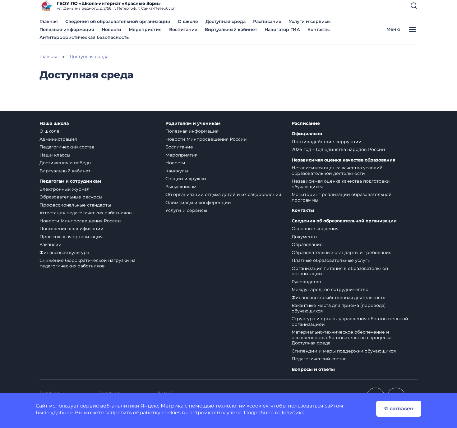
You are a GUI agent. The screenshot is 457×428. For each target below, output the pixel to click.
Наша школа (54, 123)
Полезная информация (66, 29)
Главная (48, 21)
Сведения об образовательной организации (117, 21)
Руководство (306, 282)
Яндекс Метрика (162, 406)
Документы (304, 236)
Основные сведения (315, 228)
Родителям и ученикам (192, 123)
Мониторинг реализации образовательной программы (342, 197)
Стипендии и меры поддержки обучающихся (344, 351)
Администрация (58, 139)
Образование (307, 244)
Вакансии (50, 244)
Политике (292, 413)
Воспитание (183, 29)
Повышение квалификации (71, 228)
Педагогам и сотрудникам (70, 181)
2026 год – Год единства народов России (338, 149)
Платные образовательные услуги (331, 260)
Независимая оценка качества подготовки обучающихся (341, 183)
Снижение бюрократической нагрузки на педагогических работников (87, 263)
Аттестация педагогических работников (85, 213)
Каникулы (176, 171)
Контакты (318, 29)
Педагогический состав (67, 147)
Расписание (267, 21)
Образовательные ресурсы (70, 197)
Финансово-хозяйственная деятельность (338, 297)
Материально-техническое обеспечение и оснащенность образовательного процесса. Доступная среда (342, 337)
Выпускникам (180, 186)
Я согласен (398, 409)
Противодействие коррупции (327, 141)
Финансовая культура (64, 252)
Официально (307, 133)
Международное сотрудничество (330, 289)
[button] (414, 5)
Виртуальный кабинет (231, 29)
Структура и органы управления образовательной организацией (350, 321)
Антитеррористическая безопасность (84, 37)
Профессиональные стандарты (75, 205)
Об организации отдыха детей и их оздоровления (223, 194)
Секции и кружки (185, 178)
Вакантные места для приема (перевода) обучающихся (339, 308)
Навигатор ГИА (282, 29)
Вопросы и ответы (313, 369)
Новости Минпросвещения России (80, 221)
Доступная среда (225, 21)
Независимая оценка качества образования (343, 160)
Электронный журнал (64, 189)
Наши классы (54, 155)
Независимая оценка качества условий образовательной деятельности (337, 170)
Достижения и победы (65, 163)
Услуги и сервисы (310, 21)
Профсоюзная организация (71, 236)
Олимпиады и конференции (198, 202)
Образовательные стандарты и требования (341, 252)
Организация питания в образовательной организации (340, 271)
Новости (111, 29)
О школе (188, 21)
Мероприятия (145, 29)
